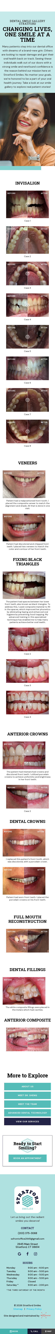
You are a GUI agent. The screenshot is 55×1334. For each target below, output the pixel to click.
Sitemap (18, 1309)
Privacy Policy (34, 1309)
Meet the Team (27, 1104)
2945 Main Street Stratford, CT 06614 (27, 1246)
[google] (19, 1254)
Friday (10, 1281)
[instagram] (35, 1254)
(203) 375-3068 (27, 1233)
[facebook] (27, 1254)
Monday (11, 1267)
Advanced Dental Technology (27, 1112)
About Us (28, 1086)
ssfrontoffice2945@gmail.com (27, 1238)
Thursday (12, 1278)
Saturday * (12, 1284)
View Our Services (27, 1121)
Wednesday (13, 1274)
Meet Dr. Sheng (27, 1095)
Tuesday (11, 1271)
